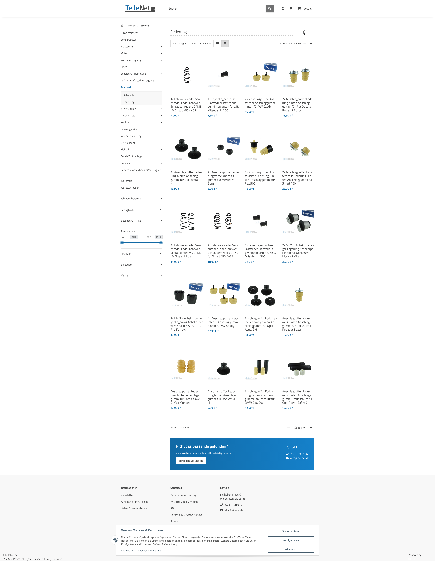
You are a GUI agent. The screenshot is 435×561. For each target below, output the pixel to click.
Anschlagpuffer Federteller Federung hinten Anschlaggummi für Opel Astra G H (261, 324)
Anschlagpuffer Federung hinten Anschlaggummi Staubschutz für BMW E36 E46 (260, 397)
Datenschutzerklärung (149, 550)
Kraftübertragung (131, 60)
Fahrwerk (126, 87)
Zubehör (125, 163)
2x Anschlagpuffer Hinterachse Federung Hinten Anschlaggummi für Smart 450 (297, 178)
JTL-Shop (413, 559)
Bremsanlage (128, 109)
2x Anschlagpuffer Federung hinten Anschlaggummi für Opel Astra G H (186, 178)
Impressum (127, 550)
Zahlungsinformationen (134, 502)
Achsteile (128, 95)
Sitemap (175, 521)
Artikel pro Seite (200, 43)
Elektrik (125, 149)
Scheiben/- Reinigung (133, 74)
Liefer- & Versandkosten (135, 508)
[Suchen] (270, 8)
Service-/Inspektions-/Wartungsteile (141, 172)
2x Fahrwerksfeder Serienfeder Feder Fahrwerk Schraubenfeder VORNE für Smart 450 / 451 (223, 251)
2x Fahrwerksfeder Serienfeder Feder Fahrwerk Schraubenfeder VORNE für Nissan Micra (185, 251)
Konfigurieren (291, 540)
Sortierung (178, 43)
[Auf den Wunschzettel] (197, 58)
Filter (124, 67)
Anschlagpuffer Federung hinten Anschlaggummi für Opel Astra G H (223, 397)
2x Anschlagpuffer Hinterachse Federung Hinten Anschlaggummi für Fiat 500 (260, 178)
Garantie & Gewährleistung (186, 515)
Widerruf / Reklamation (184, 502)
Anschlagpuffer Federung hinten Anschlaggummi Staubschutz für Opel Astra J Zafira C (297, 397)
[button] (283, 8)
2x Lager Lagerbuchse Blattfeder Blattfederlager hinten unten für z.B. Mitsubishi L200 (260, 251)
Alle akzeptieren (291, 531)
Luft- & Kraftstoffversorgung (137, 80)
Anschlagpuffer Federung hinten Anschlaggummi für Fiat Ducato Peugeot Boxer (296, 324)
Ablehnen (291, 549)
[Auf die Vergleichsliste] (188, 58)
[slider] (122, 243)
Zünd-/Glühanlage (131, 156)
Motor (124, 53)
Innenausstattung (131, 136)
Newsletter (127, 495)
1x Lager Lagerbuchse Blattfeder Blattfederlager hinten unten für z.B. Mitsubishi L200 (223, 105)
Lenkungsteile (129, 129)
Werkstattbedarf (130, 188)
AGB (173, 508)
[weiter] (311, 43)
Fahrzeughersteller (131, 198)
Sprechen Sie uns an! (191, 461)
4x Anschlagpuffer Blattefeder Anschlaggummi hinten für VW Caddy (223, 322)
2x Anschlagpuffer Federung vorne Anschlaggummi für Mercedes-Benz (223, 178)
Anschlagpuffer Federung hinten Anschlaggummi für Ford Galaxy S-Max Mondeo (185, 397)
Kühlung (125, 122)
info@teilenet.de (299, 458)
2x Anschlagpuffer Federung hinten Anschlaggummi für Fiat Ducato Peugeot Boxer (298, 105)
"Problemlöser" (129, 33)
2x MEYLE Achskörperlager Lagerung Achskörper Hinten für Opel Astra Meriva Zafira (298, 251)
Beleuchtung (128, 143)
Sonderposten (129, 40)
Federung (128, 102)
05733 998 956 (299, 454)
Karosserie (127, 46)
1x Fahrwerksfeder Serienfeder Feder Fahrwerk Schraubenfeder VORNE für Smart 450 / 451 (185, 105)
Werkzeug (126, 181)
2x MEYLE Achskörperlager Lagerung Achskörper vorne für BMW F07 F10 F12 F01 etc (186, 324)
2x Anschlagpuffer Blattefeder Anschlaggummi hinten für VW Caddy (260, 103)
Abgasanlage (128, 115)
